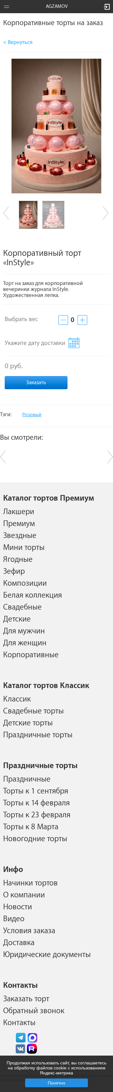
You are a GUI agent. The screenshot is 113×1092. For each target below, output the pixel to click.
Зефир (14, 571)
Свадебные (22, 607)
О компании (24, 894)
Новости (17, 906)
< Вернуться (18, 42)
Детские (17, 619)
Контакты (19, 1022)
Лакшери (18, 511)
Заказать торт (26, 998)
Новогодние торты (35, 838)
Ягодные (18, 559)
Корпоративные (31, 654)
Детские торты (28, 722)
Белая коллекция (32, 595)
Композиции (25, 583)
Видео (13, 918)
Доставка (19, 942)
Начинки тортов (30, 883)
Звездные (19, 535)
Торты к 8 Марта (30, 826)
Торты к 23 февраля (36, 814)
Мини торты (24, 547)
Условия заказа (29, 930)
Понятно (56, 1082)
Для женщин (24, 642)
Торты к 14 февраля (36, 803)
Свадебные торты (33, 711)
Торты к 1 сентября (35, 791)
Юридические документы (47, 954)
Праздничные (27, 779)
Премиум (19, 523)
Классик (17, 699)
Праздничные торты (38, 734)
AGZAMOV (57, 6)
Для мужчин (24, 631)
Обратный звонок (33, 1010)
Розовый (31, 414)
